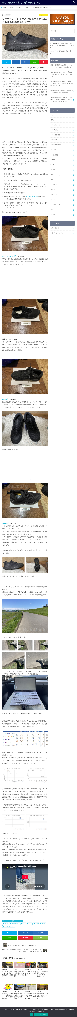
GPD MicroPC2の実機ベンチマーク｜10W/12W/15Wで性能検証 (62, 91)
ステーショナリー (56, 175)
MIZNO (37, 923)
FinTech (53, 120)
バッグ (53, 190)
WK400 (4, 523)
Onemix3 (53, 150)
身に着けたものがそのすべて (22, 3)
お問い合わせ (55, 228)
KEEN (24, 923)
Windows (53, 165)
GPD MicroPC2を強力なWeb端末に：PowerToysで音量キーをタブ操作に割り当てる (62, 83)
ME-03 (4, 399)
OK (31, 1014)
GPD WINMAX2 (56, 145)
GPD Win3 (54, 140)
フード (53, 200)
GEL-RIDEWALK (8, 256)
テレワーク (54, 185)
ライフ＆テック (18, 921)
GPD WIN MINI (55, 135)
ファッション (7, 921)
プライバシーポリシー (58, 233)
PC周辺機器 (54, 155)
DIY (52, 115)
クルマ (53, 170)
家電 (52, 210)
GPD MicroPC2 (55, 125)
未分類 (53, 215)
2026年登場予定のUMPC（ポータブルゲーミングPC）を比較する (61, 66)
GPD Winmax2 (31, 196)
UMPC (53, 160)
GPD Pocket (54, 130)
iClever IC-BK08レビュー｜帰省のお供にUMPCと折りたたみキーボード (61, 74)
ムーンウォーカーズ (9, 926)
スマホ (53, 180)
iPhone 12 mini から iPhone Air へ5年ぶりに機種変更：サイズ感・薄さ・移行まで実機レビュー (61, 99)
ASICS (6, 923)
